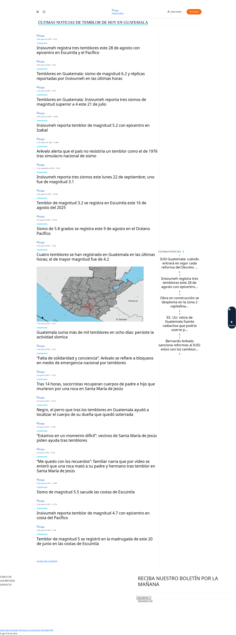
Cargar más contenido (47, 561)
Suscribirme (143, 597)
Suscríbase (194, 12)
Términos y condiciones (30, 630)
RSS (51, 630)
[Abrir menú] (38, 11)
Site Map (45, 630)
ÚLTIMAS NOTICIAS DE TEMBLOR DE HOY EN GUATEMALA (93, 22)
